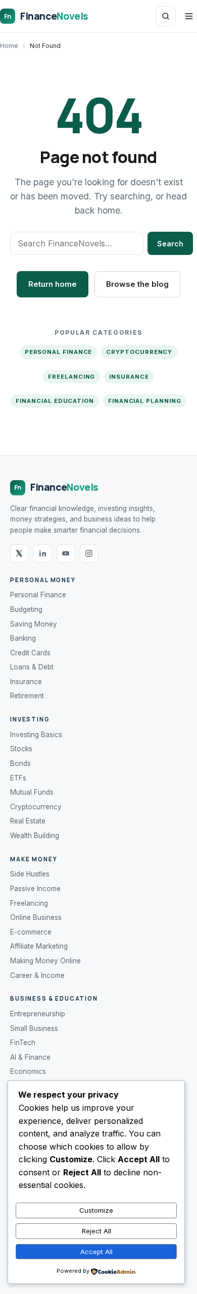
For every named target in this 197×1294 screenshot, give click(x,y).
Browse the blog (137, 284)
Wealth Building (34, 836)
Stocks (21, 749)
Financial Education (54, 400)
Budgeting (26, 609)
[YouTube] (66, 553)
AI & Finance (30, 1057)
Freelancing (71, 376)
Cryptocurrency (139, 351)
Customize (96, 1210)
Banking (23, 638)
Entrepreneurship (37, 1014)
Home (9, 45)
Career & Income (37, 975)
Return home (52, 284)
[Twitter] (19, 553)
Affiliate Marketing (39, 946)
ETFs (18, 778)
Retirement (27, 696)
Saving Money (33, 624)
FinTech (22, 1043)
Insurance (129, 376)
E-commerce (31, 932)
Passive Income (35, 889)
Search (170, 243)
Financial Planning (144, 400)
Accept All (96, 1252)
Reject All (96, 1231)
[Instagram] (89, 553)
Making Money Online (45, 961)
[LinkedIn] (42, 553)
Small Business (34, 1028)
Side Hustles (30, 874)
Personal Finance (58, 351)
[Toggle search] (166, 16)
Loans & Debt (32, 667)
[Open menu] (189, 16)
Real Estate (27, 821)
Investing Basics (36, 735)
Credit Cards (30, 653)
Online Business (36, 917)
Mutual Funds (32, 792)
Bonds (20, 763)
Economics (28, 1071)
